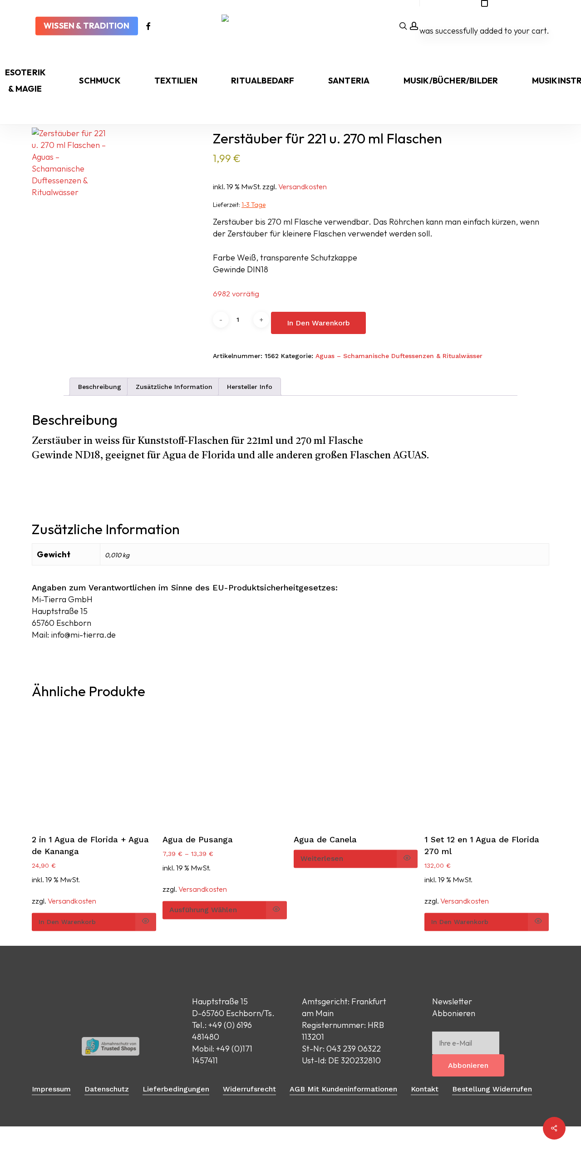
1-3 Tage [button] (253, 205)
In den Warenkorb (318, 323)
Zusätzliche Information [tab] (174, 386)
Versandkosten (302, 186)
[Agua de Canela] (356, 767)
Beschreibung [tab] (99, 386)
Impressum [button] (51, 1089)
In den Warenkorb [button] (67, 921)
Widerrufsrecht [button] (249, 1089)
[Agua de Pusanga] (224, 767)
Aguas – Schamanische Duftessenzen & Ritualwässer (399, 355)
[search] (403, 25)
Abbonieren (468, 1065)
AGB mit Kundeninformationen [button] (343, 1089)
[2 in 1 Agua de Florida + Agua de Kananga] (94, 767)
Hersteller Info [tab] (249, 386)
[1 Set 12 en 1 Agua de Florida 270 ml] (486, 767)
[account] (414, 25)
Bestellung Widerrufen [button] (492, 1089)
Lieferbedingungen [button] (176, 1089)
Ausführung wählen (203, 909)
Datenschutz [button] (106, 1089)
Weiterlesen (321, 858)
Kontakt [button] (424, 1089)
